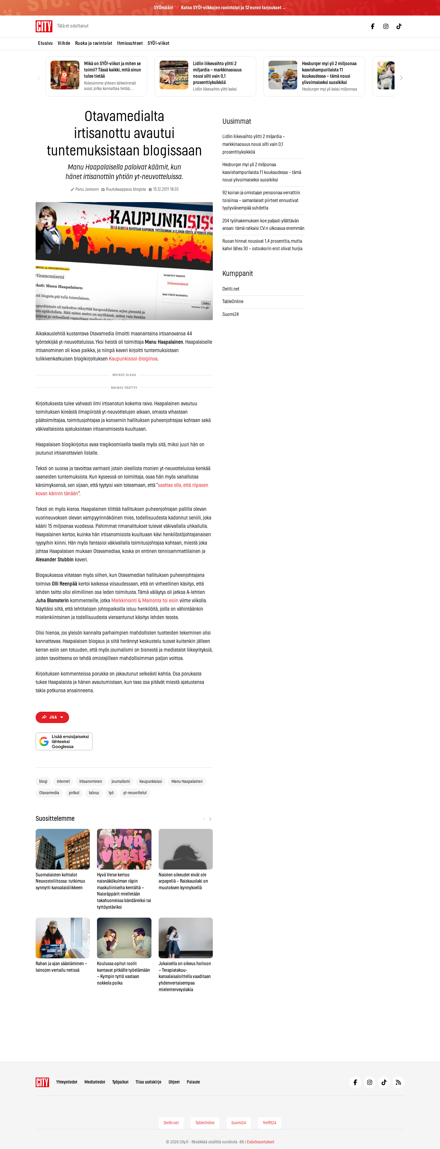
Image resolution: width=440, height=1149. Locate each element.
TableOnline (232, 301)
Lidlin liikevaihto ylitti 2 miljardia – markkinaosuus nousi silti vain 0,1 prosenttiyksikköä (253, 144)
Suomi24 (230, 314)
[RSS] (398, 1082)
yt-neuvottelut (135, 793)
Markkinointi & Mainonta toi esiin (144, 600)
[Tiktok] (399, 26)
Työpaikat (120, 1082)
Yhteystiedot (66, 1082)
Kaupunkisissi (150, 782)
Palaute (193, 1082)
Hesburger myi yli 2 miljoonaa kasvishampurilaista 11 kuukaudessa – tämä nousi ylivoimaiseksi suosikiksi (261, 172)
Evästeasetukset (260, 1142)
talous (94, 793)
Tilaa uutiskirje (148, 1082)
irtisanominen (90, 782)
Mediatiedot (94, 1082)
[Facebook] (372, 26)
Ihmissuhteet (130, 43)
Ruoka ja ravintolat (94, 43)
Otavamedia (49, 793)
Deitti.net (230, 289)
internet (63, 782)
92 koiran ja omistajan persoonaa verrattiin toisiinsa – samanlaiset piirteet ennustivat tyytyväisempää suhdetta (261, 200)
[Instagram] (385, 26)
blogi (43, 782)
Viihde (64, 43)
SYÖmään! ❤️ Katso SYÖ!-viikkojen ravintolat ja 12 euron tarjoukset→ (220, 7)
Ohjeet (174, 1082)
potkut (74, 793)
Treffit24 (269, 1123)
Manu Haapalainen (187, 782)
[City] (42, 1082)
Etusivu (45, 43)
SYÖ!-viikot (159, 43)
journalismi (121, 782)
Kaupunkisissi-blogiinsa (133, 359)
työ (111, 793)
